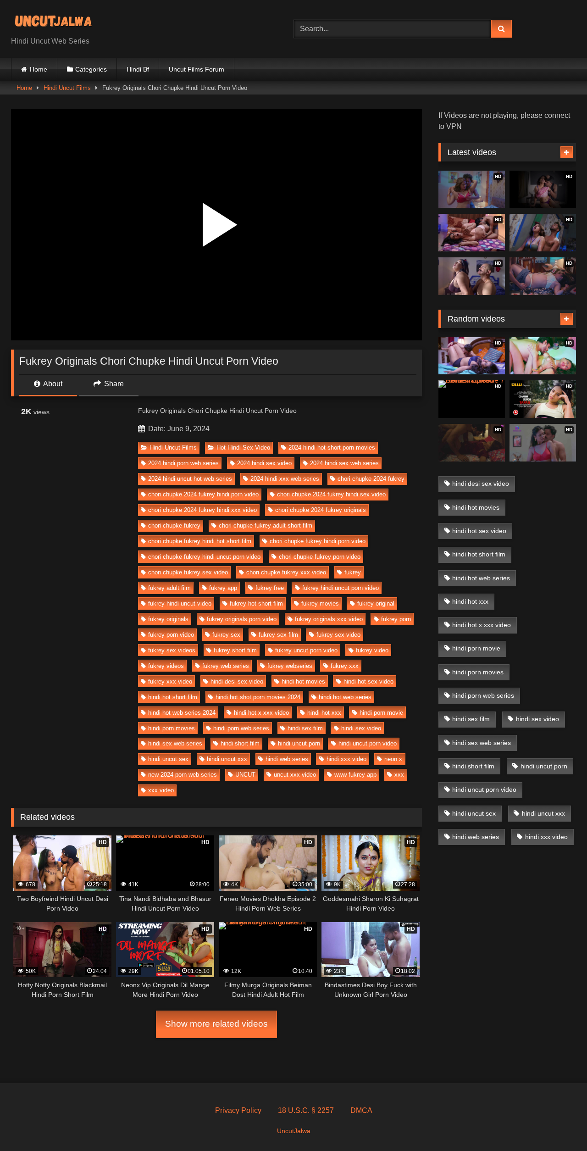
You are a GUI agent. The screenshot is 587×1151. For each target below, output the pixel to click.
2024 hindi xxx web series (284, 478)
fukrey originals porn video (242, 619)
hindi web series (287, 759)
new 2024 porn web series (182, 774)
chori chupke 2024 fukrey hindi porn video (203, 494)
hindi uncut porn (299, 743)
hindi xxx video (346, 759)
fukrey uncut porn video (306, 650)
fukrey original (375, 603)
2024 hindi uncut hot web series (190, 478)
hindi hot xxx (324, 712)
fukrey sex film (278, 634)
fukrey (352, 572)
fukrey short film (235, 650)
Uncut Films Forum (196, 69)
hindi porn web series (241, 728)
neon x (393, 759)
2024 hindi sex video (264, 463)
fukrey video (372, 650)
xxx (399, 774)
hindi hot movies (303, 681)
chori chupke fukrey (174, 525)
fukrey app (223, 587)
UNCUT (245, 774)
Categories (91, 69)
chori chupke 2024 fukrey (371, 478)
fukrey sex (226, 634)
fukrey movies (320, 603)
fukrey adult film (169, 587)
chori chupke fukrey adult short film (265, 525)
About (52, 384)
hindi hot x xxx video (261, 712)
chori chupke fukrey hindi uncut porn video (204, 556)
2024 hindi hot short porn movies (331, 447)
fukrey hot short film (256, 603)
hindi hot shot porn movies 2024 (258, 697)
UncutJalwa (293, 1130)
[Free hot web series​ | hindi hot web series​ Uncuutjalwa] (57, 21)
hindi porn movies (171, 728)
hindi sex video (361, 728)
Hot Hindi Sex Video (243, 447)
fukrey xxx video (170, 681)
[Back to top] (558, 1124)
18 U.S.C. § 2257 (306, 1110)
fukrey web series (225, 665)
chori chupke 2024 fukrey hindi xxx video (202, 509)
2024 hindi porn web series (183, 463)
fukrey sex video (338, 634)
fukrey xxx (345, 665)
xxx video (161, 790)
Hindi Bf (138, 69)
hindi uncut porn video (367, 743)
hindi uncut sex (168, 759)
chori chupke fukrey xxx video (286, 572)
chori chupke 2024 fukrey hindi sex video (331, 494)
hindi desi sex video (236, 681)
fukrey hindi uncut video (179, 603)
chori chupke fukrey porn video (319, 556)
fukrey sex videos (171, 650)
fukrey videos (166, 665)
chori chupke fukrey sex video (188, 572)
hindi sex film (305, 728)
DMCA (361, 1110)
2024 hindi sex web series (344, 463)
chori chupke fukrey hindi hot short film (199, 541)
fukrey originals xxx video (329, 619)
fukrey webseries (289, 665)
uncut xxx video (295, 774)
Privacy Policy (238, 1110)
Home (38, 69)
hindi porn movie (381, 712)
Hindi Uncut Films (67, 87)
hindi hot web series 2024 (182, 712)
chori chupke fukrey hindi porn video (317, 541)
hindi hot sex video (368, 681)
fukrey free (269, 587)
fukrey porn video (171, 634)
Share (113, 384)
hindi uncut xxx (227, 759)
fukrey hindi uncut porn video (340, 587)
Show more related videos (216, 1024)
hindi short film (240, 743)
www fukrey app (355, 774)
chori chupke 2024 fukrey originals (320, 509)
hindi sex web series (175, 743)
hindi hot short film (172, 697)
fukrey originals (168, 619)
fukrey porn (396, 619)
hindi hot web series (345, 697)
